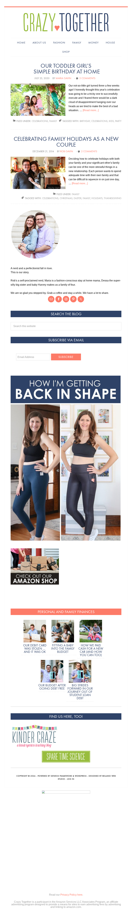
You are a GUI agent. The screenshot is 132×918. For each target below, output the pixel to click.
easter (77, 198)
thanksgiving (112, 198)
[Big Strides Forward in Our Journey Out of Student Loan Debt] (80, 672)
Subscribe (65, 357)
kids (111, 121)
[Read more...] (91, 110)
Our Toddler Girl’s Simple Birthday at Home (66, 68)
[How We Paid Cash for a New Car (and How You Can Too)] (90, 632)
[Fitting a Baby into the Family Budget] (62, 632)
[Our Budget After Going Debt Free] (52, 672)
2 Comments (89, 151)
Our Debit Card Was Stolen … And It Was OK (35, 648)
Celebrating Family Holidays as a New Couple (66, 141)
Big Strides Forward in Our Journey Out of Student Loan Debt (80, 691)
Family (53, 121)
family (86, 198)
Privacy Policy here (71, 894)
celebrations (40, 121)
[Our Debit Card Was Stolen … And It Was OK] (34, 632)
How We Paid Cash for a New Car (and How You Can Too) (90, 650)
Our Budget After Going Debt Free (52, 686)
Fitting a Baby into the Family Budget (63, 648)
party (118, 121)
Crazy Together (66, 22)
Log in (70, 779)
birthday (85, 121)
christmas (66, 198)
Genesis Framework (61, 776)
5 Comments (87, 78)
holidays (97, 198)
